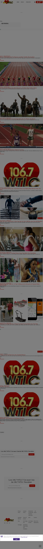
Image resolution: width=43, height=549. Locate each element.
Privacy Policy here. (24, 537)
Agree (16, 539)
